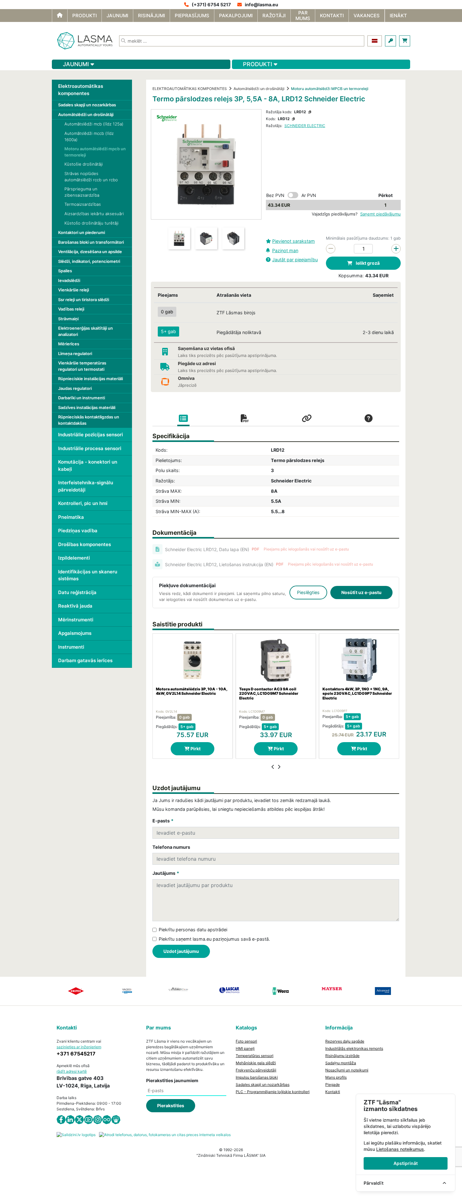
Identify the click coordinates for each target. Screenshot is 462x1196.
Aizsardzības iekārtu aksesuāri (94, 213)
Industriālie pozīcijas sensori (90, 435)
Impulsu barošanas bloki (257, 1077)
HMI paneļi (245, 1048)
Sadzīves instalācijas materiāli (86, 407)
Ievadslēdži (69, 280)
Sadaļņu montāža (340, 1062)
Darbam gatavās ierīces (85, 660)
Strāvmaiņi (68, 318)
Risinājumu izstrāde (342, 1055)
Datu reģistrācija (77, 592)
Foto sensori (246, 1041)
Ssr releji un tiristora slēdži (83, 299)
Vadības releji (71, 308)
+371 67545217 (76, 1053)
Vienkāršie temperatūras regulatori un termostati (82, 366)
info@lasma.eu (261, 4)
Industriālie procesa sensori (89, 448)
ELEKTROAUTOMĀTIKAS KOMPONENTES (189, 88)
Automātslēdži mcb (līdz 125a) (94, 123)
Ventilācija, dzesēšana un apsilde (90, 251)
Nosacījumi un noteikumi (346, 1070)
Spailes (65, 270)
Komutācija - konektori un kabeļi (87, 465)
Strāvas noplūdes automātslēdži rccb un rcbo (91, 176)
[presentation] (273, 766)
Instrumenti (71, 647)
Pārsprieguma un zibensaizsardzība (81, 192)
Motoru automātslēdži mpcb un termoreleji (95, 151)
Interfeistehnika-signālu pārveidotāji (85, 486)
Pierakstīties (170, 1105)
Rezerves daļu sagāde (344, 1041)
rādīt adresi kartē (72, 1071)
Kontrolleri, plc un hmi (82, 503)
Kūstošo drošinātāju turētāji (91, 223)
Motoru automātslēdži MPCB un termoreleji (329, 88)
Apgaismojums (74, 633)
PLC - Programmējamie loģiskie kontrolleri (273, 1091)
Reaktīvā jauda (75, 606)
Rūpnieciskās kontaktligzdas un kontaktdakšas (88, 420)
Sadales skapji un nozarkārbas (87, 104)
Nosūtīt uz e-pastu (361, 592)
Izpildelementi (74, 558)
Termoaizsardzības (82, 204)
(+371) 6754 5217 (211, 4)
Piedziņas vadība (77, 531)
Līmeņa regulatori (75, 353)
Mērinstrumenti (75, 620)
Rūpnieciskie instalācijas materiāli (90, 378)
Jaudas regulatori (75, 388)
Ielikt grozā (367, 263)
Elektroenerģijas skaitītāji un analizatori (85, 331)
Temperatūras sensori (254, 1055)
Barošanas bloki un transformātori (91, 242)
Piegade (332, 1084)
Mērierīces (68, 343)
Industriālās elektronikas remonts (354, 1048)
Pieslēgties (308, 592)
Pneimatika (71, 517)
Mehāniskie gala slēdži (256, 1062)
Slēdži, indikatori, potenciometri (89, 261)
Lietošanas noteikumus (400, 1149)
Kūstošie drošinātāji (83, 164)
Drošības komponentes (84, 544)
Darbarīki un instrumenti (81, 397)
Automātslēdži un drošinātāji (85, 114)
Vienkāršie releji (73, 289)
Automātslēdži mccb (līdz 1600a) (89, 136)
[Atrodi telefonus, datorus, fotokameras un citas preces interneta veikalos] (165, 1134)
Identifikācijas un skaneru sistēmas (87, 575)
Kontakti (332, 1091)
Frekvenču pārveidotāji (256, 1070)
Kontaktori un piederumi (81, 232)
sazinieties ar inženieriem (79, 1047)
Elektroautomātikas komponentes (80, 89)
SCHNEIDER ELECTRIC (304, 125)
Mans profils (336, 1077)
